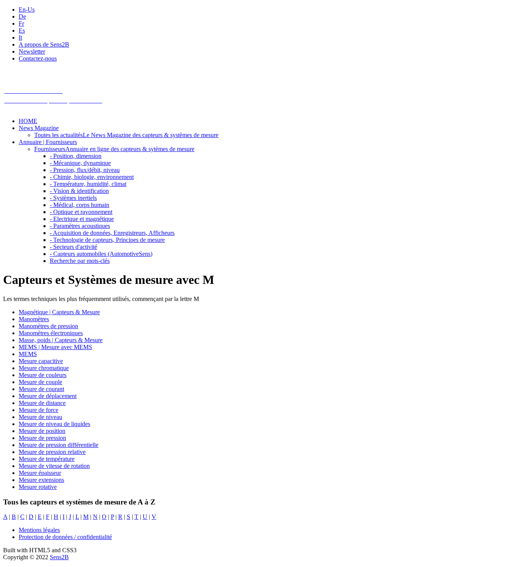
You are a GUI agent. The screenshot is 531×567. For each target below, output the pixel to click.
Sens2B (59, 557)
